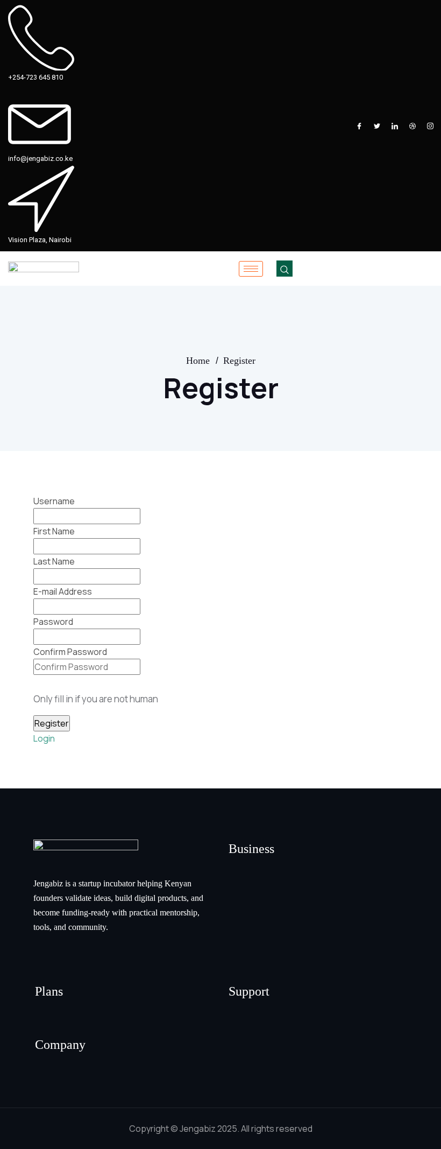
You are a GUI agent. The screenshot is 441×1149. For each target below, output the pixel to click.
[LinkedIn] (395, 126)
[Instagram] (430, 126)
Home (198, 360)
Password (53, 622)
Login (44, 738)
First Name (54, 531)
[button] (284, 268)
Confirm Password (70, 652)
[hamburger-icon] (251, 269)
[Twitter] (377, 126)
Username (54, 501)
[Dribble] (412, 126)
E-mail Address (62, 591)
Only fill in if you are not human (95, 699)
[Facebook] (359, 126)
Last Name (54, 561)
